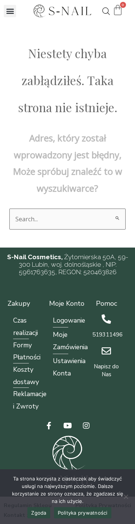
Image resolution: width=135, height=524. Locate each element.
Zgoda (38, 513)
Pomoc (106, 303)
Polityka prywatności (83, 513)
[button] (10, 11)
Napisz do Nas (106, 370)
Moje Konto (66, 303)
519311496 (107, 334)
